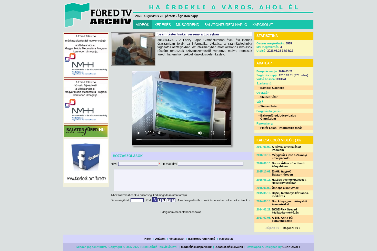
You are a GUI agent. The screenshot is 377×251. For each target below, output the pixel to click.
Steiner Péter (268, 97)
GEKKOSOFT (291, 246)
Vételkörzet (176, 238)
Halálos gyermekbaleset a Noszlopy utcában (289, 181)
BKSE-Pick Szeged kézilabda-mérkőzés (285, 211)
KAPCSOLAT (262, 25)
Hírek (147, 238)
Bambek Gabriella (272, 87)
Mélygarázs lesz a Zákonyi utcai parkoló (289, 156)
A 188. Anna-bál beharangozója (282, 219)
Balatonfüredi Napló (201, 238)
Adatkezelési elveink (229, 246)
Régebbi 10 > (291, 227)
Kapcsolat (226, 238)
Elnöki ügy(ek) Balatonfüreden (282, 173)
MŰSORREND (187, 25)
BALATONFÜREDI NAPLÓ (225, 25)
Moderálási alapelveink (196, 246)
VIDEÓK (142, 25)
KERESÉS (162, 25)
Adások (160, 238)
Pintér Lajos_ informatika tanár (281, 127)
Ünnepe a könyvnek (285, 187)
